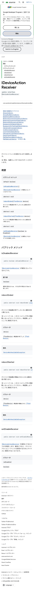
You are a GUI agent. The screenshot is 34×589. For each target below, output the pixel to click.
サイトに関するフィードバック (12, 578)
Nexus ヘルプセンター (8, 553)
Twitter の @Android (8, 521)
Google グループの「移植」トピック (12, 539)
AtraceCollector (8, 113)
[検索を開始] (19, 2)
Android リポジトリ (7, 496)
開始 (17, 34)
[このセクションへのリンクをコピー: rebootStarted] (16, 362)
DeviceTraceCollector (9, 135)
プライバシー (15, 575)
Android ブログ (6, 527)
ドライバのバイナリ (7, 511)
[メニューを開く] (3, 2)
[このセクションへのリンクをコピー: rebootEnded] (15, 295)
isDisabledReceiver (10, 186)
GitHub (4, 513)
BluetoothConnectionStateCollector (14, 120)
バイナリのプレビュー (8, 505)
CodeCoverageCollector (10, 130)
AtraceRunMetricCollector (11, 115)
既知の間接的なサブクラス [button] (16, 125)
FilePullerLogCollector (9, 139)
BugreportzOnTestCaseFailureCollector (15, 126)
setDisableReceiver (10, 231)
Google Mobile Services (9, 559)
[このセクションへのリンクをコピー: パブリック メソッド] (24, 248)
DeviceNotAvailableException (14, 352)
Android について (7, 572)
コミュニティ (18, 572)
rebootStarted (8, 216)
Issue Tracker (5, 565)
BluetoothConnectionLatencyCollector (15, 118)
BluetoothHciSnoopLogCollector (13, 122)
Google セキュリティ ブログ (10, 530)
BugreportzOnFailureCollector (12, 124)
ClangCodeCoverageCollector (12, 128)
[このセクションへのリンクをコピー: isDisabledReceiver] (20, 253)
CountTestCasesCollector (11, 132)
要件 (3, 499)
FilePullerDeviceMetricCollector (12, 137)
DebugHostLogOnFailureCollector (13, 133)
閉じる (17, 28)
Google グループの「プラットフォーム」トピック (16, 533)
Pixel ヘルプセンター (8, 550)
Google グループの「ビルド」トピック (13, 536)
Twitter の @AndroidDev (9, 524)
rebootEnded (7, 201)
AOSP (3, 57)
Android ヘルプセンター (9, 547)
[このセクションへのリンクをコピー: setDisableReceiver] (20, 429)
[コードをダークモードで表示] (31, 259)
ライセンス (6, 575)
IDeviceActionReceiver (11, 190)
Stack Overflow (6, 562)
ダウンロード (5, 502)
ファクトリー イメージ (8, 508)
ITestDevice (17, 201)
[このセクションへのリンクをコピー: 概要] (8, 170)
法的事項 (26, 572)
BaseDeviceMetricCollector (11, 117)
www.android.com (7, 556)
